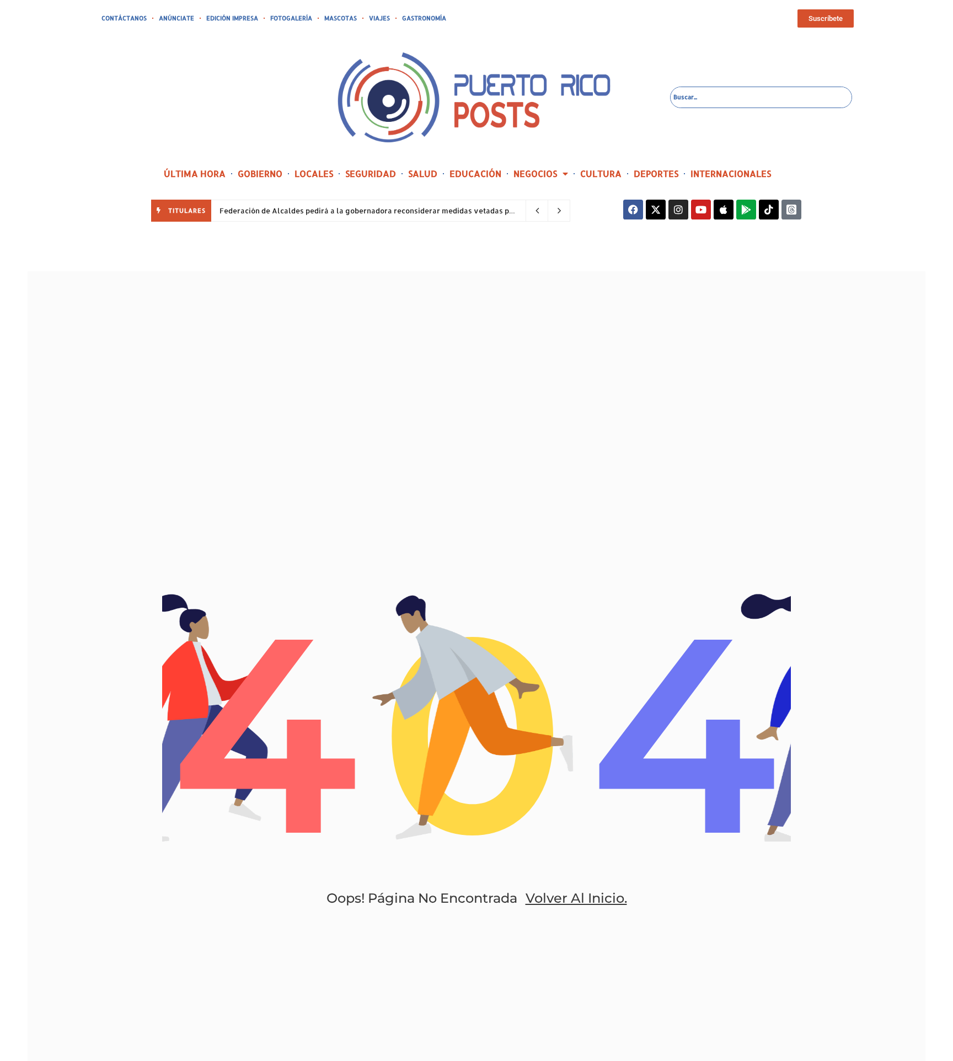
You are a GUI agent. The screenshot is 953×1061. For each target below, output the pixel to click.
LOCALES (314, 173)
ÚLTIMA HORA (195, 173)
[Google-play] (746, 209)
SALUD (422, 173)
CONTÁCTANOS (124, 18)
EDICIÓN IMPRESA (232, 18)
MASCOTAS (340, 18)
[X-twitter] (656, 209)
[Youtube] (701, 209)
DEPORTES (656, 173)
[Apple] (724, 209)
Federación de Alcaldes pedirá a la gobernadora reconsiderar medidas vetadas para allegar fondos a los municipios (427, 210)
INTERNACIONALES (730, 173)
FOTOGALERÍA (291, 18)
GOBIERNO (260, 173)
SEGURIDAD (370, 173)
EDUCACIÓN (475, 173)
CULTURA (601, 173)
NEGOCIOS (535, 173)
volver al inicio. (576, 898)
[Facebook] (633, 209)
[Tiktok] (769, 209)
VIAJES (379, 18)
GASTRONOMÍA (424, 18)
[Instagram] (678, 209)
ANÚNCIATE (176, 18)
